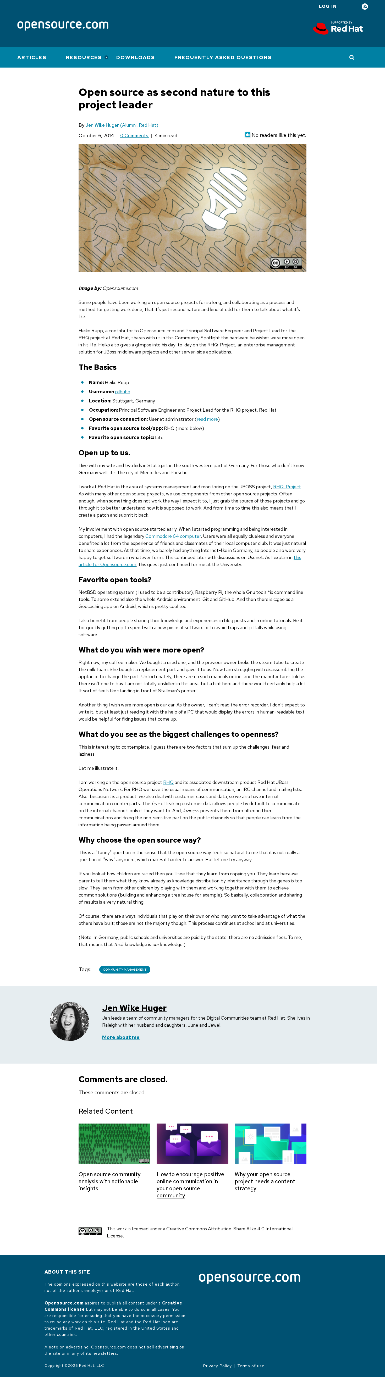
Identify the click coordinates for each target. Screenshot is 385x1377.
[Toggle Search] (352, 57)
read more (207, 419)
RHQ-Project (287, 487)
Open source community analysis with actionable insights (110, 1181)
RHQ (168, 782)
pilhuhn (122, 392)
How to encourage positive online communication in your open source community (190, 1185)
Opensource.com (64, 1303)
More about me (121, 1037)
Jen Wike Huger (102, 125)
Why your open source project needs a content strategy (265, 1181)
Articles (32, 57)
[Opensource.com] (63, 26)
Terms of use (251, 1366)
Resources (84, 57)
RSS (365, 6)
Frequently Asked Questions (223, 57)
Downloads (135, 57)
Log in (328, 6)
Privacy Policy (217, 1366)
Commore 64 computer (173, 536)
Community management (125, 969)
